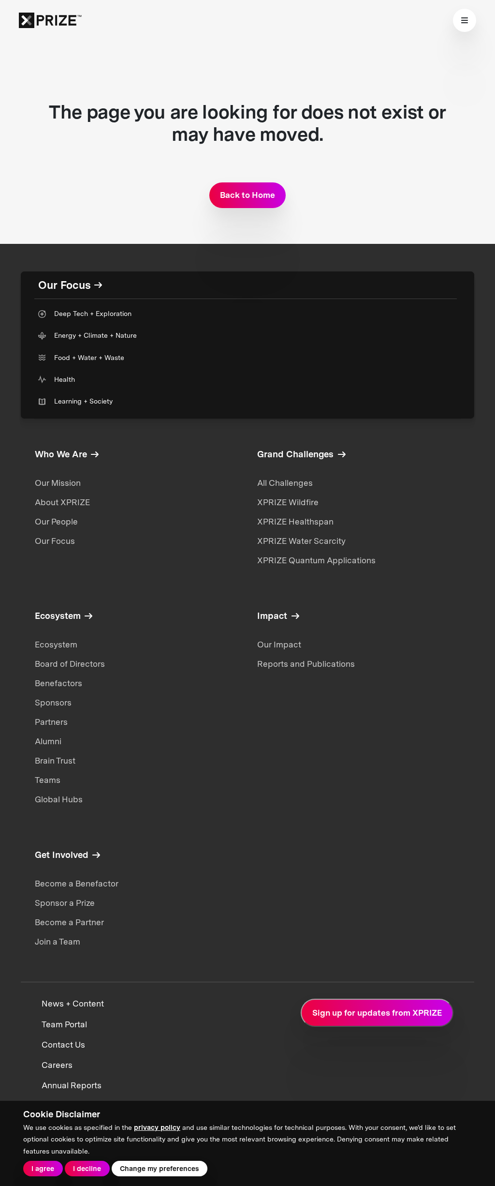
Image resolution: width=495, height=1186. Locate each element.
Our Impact (279, 644)
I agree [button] (42, 1168)
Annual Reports (72, 1085)
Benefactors (58, 683)
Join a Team (57, 941)
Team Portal (64, 1024)
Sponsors (53, 702)
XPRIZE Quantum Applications (316, 560)
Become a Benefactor (76, 883)
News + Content (73, 1003)
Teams (47, 780)
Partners (51, 722)
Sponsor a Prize (65, 903)
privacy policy (157, 1127)
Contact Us (63, 1045)
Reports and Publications (306, 664)
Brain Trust (55, 761)
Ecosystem (56, 644)
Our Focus (55, 541)
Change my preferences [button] (159, 1168)
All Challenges (285, 483)
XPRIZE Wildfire (288, 502)
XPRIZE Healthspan (295, 521)
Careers (57, 1065)
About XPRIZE (62, 502)
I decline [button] (87, 1168)
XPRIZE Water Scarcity (301, 541)
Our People (56, 521)
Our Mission (58, 483)
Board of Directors (70, 664)
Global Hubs (59, 799)
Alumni (48, 741)
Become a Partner (69, 922)
